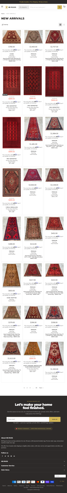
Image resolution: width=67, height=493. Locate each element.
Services (33, 485)
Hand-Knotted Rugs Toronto (36, 487)
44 (36, 388)
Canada (59, 476)
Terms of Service (50, 485)
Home (2, 13)
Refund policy (59, 485)
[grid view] (60, 24)
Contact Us (21, 485)
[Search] (59, 7)
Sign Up (54, 419)
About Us (10, 485)
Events (27, 485)
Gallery (15, 485)
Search (4, 485)
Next (40, 388)
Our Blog (26, 487)
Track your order (41, 485)
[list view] (64, 24)
